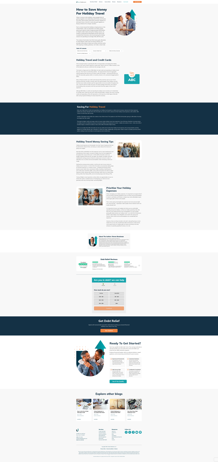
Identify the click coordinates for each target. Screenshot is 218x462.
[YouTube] (136, 432)
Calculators (114, 435)
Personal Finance (102, 432)
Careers (113, 439)
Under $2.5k (117, 293)
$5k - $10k (117, 296)
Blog (113, 434)
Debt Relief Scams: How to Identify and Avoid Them (134, 400)
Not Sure (101, 293)
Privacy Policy (103, 448)
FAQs (113, 438)
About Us (113, 431)
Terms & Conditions (110, 448)
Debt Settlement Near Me (117, 436)
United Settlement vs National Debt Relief (83, 400)
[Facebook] (133, 432)
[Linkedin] (140, 432)
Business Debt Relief (103, 439)
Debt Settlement (102, 435)
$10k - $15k (101, 300)
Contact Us (114, 432)
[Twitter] (129, 432)
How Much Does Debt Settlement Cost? (100, 400)
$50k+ (117, 303)
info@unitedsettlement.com (81, 438)
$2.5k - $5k (101, 296)
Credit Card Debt (102, 431)
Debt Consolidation (102, 434)
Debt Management (102, 436)
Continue (109, 308)
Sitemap (116, 448)
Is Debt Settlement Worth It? (116, 399)
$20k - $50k (101, 303)
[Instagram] (126, 432)
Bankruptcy (101, 438)
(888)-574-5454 (79, 437)
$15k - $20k (117, 300)
